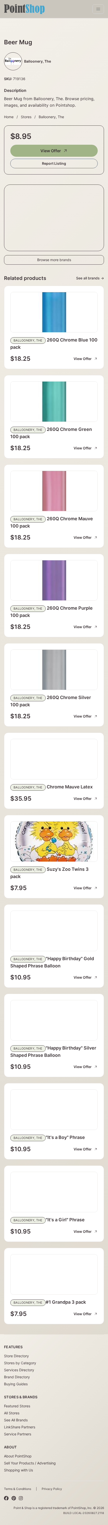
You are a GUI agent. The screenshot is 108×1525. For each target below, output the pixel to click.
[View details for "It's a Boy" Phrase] (54, 1109)
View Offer (50, 150)
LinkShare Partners (19, 1427)
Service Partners (17, 1434)
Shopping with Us (18, 1470)
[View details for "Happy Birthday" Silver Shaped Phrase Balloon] (54, 1020)
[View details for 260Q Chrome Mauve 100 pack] (54, 491)
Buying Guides (16, 1384)
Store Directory (16, 1356)
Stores (26, 117)
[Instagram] (21, 1498)
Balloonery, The (51, 117)
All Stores (11, 1413)
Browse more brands (54, 260)
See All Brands (16, 1420)
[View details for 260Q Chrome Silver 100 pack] (54, 669)
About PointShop (18, 1456)
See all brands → (90, 278)
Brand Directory (17, 1377)
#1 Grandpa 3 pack (66, 1302)
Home (9, 117)
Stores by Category (20, 1363)
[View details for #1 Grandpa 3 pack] (54, 1274)
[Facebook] (6, 1498)
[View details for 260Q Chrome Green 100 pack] (54, 401)
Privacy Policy (52, 1489)
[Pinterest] (14, 1498)
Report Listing (54, 163)
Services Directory (19, 1370)
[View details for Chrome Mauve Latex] (54, 759)
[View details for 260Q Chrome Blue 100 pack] (54, 312)
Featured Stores (17, 1406)
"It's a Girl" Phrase (65, 1219)
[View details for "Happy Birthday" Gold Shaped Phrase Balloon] (54, 931)
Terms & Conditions (17, 1489)
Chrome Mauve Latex (69, 786)
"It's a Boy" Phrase (65, 1137)
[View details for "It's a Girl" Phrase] (54, 1192)
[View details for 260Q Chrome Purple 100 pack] (54, 580)
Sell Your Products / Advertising (30, 1463)
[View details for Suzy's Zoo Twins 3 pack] (54, 841)
